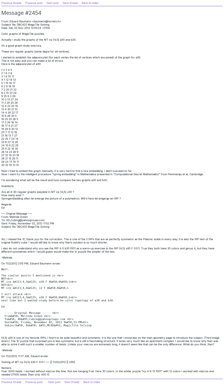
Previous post (33, 3)
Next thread (70, 3)
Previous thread (11, 3)
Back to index (90, 3)
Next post (53, 3)
